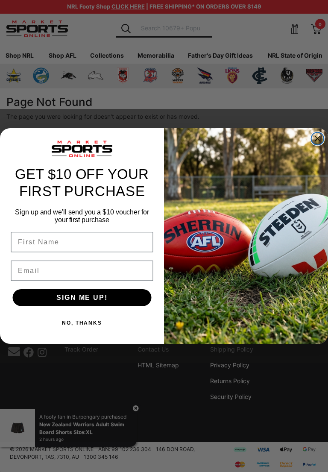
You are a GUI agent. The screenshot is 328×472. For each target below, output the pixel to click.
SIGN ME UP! (81, 297)
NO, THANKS (82, 323)
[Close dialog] (317, 138)
